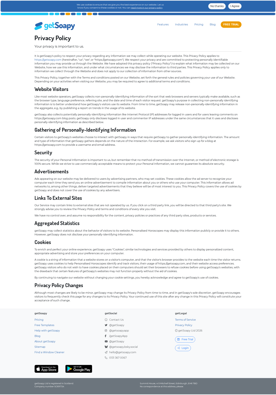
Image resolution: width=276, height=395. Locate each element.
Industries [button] (181, 24)
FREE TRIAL (231, 24)
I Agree (234, 6)
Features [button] (163, 24)
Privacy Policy (183, 325)
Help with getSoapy (47, 330)
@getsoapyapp (119, 330)
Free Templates (44, 325)
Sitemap (39, 346)
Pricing (198, 24)
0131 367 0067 (118, 357)
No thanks (217, 6)
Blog (213, 24)
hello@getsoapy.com (122, 352)
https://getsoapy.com (47, 59)
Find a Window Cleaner (49, 352)
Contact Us (116, 319)
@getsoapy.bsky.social (123, 346)
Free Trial (187, 339)
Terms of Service (185, 319)
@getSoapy (116, 325)
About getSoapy (44, 341)
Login (185, 348)
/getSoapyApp (118, 336)
